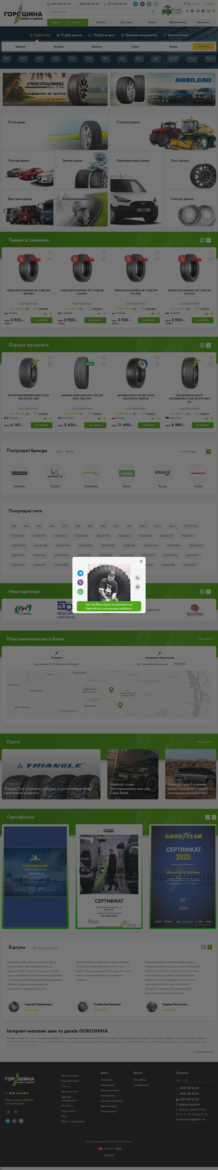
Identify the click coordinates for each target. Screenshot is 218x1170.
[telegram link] (80, 573)
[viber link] (80, 582)
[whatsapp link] (80, 592)
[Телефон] (138, 578)
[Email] (138, 587)
